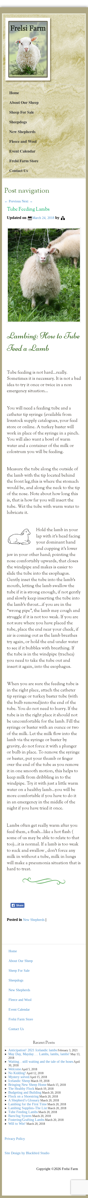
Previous (12, 201)
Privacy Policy (15, 1139)
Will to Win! (17, 1123)
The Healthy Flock (21, 1088)
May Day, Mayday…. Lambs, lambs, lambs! (39, 1054)
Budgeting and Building (24, 1092)
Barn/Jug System (20, 1116)
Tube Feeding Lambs (28, 209)
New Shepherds (22, 131)
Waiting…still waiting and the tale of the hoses (40, 1061)
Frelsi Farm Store (23, 160)
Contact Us (18, 170)
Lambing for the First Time (27, 1104)
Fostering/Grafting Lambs (26, 1120)
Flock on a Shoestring (23, 1096)
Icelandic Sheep (19, 1081)
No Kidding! (17, 1073)
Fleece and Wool (22, 141)
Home (14, 92)
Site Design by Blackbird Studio (27, 1153)
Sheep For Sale (21, 112)
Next (27, 201)
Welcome (14, 1069)
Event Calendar (22, 151)
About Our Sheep (24, 102)
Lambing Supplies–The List (27, 1108)
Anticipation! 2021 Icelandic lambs (32, 1050)
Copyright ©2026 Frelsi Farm (57, 1169)
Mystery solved (18, 1077)
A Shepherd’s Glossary (24, 1100)
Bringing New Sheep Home (27, 1085)
